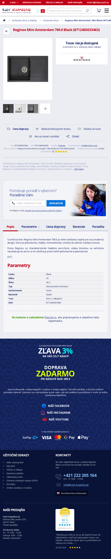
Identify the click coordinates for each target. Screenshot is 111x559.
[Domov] (5, 2)
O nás (13, 2)
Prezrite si (50, 317)
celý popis (78, 169)
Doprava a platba (15, 473)
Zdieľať (75, 136)
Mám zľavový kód (15, 462)
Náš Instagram (58, 413)
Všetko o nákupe (54, 2)
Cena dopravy (55, 227)
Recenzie (79, 227)
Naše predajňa (75, 2)
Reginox (61, 145)
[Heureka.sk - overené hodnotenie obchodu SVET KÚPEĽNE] (65, 530)
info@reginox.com (89, 145)
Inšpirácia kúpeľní (32, 2)
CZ (38, 11)
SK (43, 11)
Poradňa (98, 227)
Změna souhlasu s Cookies (19, 487)
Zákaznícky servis (15, 477)
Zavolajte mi (56, 203)
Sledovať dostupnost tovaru (56, 129)
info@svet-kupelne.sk (76, 485)
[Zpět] (6, 31)
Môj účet (11, 466)
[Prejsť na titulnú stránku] (16, 10)
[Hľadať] (87, 10)
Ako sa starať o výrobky (47, 136)
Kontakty (11, 484)
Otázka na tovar (92, 129)
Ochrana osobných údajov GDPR (22, 480)
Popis (10, 227)
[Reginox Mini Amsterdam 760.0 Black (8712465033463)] (27, 69)
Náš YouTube (59, 419)
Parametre (30, 227)
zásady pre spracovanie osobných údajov (43, 210)
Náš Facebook (58, 406)
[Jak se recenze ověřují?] (53, 151)
